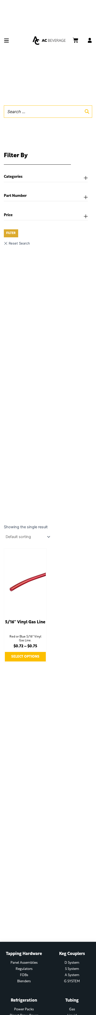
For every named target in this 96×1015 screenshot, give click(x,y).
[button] (17, 40)
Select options (25, 656)
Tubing (72, 1001)
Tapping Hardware (24, 954)
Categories (13, 177)
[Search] (87, 112)
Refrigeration (24, 1001)
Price (8, 215)
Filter (11, 233)
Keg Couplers (72, 954)
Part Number (15, 196)
